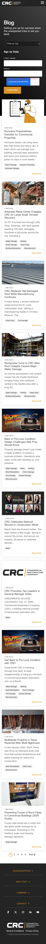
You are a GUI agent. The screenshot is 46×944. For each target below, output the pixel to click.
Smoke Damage (25, 475)
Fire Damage (23, 320)
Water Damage (11, 241)
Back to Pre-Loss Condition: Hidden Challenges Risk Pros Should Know (20, 442)
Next (31, 855)
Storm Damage (10, 165)
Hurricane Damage (12, 168)
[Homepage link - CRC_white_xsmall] (23, 927)
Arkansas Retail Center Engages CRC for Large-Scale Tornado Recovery (22, 215)
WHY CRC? (21, 882)
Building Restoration (13, 248)
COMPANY (22, 893)
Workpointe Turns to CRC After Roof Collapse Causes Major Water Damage (22, 366)
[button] (42, 2)
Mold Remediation (12, 472)
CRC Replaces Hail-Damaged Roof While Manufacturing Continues (21, 294)
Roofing (23, 241)
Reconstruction (29, 248)
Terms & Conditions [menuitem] (15, 931)
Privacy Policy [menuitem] (32, 931)
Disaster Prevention (27, 165)
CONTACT (22, 904)
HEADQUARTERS (22, 871)
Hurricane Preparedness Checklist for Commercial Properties (18, 134)
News (22, 468)
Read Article (37, 174)
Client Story (25, 245)
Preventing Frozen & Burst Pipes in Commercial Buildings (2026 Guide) (23, 816)
